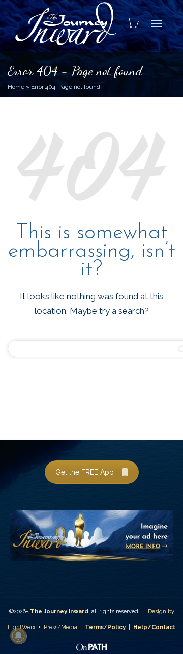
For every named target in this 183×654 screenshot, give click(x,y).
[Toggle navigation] (156, 23)
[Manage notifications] (18, 636)
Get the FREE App (84, 472)
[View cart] (130, 23)
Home (16, 86)
